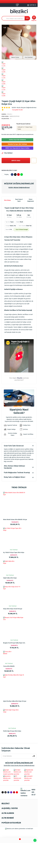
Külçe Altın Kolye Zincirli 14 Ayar (12, 609)
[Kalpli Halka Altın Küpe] (10, 567)
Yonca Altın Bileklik (9, 666)
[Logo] (19, 11)
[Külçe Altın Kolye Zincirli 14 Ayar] (12, 595)
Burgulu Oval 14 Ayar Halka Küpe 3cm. (14, 643)
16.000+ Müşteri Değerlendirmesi (19, 187)
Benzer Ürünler (15, 57)
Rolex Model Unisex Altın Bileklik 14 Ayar (15, 519)
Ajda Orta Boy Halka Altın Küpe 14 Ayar (14, 701)
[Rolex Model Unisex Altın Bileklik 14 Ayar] (15, 503)
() (32, 5)
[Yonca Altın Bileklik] (9, 656)
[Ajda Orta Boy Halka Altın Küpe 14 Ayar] (14, 685)
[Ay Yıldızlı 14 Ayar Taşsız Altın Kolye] (13, 537)
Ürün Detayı (7, 200)
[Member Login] (24, 840)
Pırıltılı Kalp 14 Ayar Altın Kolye (12, 731)
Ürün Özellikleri (29, 57)
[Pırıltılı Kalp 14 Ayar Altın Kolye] (12, 718)
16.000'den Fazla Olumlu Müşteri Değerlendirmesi (19, 765)
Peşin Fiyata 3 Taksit (19, 200)
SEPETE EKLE (16, 160)
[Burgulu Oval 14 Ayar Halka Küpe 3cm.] (14, 628)
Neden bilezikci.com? (9, 170)
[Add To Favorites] (33, 160)
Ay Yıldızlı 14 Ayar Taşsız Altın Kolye (13, 552)
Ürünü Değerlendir (30, 200)
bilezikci (7, 114)
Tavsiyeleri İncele (17, 110)
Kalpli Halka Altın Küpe (10, 578)
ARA (27, 18)
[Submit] (34, 756)
